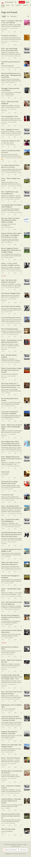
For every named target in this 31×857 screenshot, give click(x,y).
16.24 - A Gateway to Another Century (11, 787)
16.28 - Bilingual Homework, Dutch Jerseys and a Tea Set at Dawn (11, 458)
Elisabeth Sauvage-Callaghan (13, 323)
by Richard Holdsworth (7, 65)
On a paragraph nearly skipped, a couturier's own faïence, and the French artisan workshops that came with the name (11, 209)
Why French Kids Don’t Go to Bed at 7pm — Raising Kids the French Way (11, 75)
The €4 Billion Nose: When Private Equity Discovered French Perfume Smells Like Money (10, 443)
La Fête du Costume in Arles (10, 141)
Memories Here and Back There (9, 648)
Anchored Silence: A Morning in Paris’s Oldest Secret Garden (11, 801)
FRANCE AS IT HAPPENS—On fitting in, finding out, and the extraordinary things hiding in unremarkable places (11, 606)
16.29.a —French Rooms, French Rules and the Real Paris (11, 341)
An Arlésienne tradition (7, 143)
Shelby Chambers (9, 637)
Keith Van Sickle (9, 488)
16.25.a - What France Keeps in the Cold (11, 661)
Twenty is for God (7, 495)
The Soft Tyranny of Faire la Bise (10, 63)
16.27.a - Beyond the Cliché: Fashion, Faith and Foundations (11, 507)
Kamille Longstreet (10, 82)
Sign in (27, 2)
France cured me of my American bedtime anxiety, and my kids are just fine (11, 80)
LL (5, 475)
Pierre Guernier (9, 257)
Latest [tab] (3, 16)
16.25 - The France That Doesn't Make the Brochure (11, 693)
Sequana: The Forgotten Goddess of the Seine (9, 732)
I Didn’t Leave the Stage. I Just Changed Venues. (11, 746)
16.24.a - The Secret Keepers (10, 758)
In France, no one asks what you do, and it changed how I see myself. (11, 403)
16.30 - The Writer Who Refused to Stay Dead (9, 281)
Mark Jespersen (9, 654)
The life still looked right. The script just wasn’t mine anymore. (10, 749)
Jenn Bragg (7, 556)
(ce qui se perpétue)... (7, 831)
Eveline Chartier (9, 227)
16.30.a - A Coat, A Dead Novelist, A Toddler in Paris (10, 264)
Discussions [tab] (13, 16)
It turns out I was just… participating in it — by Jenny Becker (11, 93)
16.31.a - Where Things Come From (10, 179)
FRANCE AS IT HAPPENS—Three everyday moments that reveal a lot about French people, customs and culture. (11, 53)
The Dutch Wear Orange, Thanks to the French (9, 482)
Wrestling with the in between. (9, 374)
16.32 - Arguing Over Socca (10, 129)
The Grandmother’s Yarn (9, 116)
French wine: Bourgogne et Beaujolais (10, 576)
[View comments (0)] (9, 32)
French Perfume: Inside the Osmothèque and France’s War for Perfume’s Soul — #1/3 (11, 677)
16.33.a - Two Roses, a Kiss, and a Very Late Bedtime (11, 21)
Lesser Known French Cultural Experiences (11, 631)
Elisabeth (7, 392)
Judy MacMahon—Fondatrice (12, 55)
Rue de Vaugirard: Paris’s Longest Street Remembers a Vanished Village (11, 250)
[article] (15, 26)
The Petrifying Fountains (9, 329)
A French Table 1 (9, 95)
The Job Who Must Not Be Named (9, 399)
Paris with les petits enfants (11, 306)
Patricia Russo (9, 738)
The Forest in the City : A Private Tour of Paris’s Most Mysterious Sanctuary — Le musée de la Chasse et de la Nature (10, 385)
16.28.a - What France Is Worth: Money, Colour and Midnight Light (11, 426)
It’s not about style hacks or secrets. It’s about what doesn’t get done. (11, 820)
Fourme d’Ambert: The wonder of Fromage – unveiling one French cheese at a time (11, 235)
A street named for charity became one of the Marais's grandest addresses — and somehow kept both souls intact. (11, 621)
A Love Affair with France (11, 334)
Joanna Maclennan (10, 144)
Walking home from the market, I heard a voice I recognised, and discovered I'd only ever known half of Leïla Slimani (11, 296)
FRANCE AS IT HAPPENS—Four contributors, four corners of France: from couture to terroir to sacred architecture (11, 524)
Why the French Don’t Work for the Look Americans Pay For (10, 816)
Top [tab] (8, 16)
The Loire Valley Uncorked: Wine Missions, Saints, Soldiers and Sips (10, 220)
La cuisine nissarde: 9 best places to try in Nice (10, 166)
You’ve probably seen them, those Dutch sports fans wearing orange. (10, 486)
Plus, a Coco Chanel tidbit (8, 709)
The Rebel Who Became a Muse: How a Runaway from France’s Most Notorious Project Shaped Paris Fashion (11, 534)
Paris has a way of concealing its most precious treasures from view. (11, 805)
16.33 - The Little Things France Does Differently (9, 49)
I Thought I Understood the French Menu (10, 89)
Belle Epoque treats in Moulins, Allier (11, 706)
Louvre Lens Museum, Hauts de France (10, 151)
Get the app (23, 850)
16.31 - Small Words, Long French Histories (9, 193)
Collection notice (15, 846)
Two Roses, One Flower (9, 35)
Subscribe (21, 2)
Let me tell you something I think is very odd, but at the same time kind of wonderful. (11, 38)
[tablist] (9, 16)
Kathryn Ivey (8, 311)
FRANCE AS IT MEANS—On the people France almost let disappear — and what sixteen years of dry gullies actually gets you (11, 593)
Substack (7, 853)
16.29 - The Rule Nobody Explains (9, 356)
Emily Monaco (8, 242)
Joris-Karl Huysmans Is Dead (11, 318)
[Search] (28, 16)
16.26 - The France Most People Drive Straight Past (11, 603)
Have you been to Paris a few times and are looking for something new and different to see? (11, 554)
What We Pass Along (8, 829)
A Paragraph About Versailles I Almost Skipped (11, 206)
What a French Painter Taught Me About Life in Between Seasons (11, 370)
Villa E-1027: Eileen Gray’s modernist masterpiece (10, 563)
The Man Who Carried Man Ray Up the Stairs (11, 772)
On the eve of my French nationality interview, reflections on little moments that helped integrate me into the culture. (11, 635)
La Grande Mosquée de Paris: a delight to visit (11, 550)
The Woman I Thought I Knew (11, 293)
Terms (24, 844)
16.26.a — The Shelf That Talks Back (11, 590)
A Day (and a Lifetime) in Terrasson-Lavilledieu (9, 412)
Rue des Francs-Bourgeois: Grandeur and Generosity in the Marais (10, 617)
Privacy (20, 844)
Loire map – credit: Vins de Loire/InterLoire (8, 224)
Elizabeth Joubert (9, 500)
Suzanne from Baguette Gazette (13, 172)
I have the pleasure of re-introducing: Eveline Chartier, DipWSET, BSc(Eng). (11, 580)
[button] (2, 5)
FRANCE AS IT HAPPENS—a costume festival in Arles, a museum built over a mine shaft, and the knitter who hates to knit (11, 132)
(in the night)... (5, 474)
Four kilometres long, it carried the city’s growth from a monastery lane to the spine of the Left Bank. (11, 254)
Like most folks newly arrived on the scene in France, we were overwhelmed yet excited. (11, 651)
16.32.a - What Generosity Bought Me (9, 102)
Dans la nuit (5, 472)
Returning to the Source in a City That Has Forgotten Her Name (11, 736)
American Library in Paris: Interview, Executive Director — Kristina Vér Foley (11, 718)
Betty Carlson (9, 710)
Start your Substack (11, 850)
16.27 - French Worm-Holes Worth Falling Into (10, 520)
